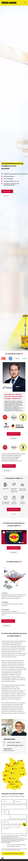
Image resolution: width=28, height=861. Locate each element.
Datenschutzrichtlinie (5, 842)
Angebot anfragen (7, 191)
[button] (2, 858)
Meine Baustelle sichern (13, 433)
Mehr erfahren (6, 195)
